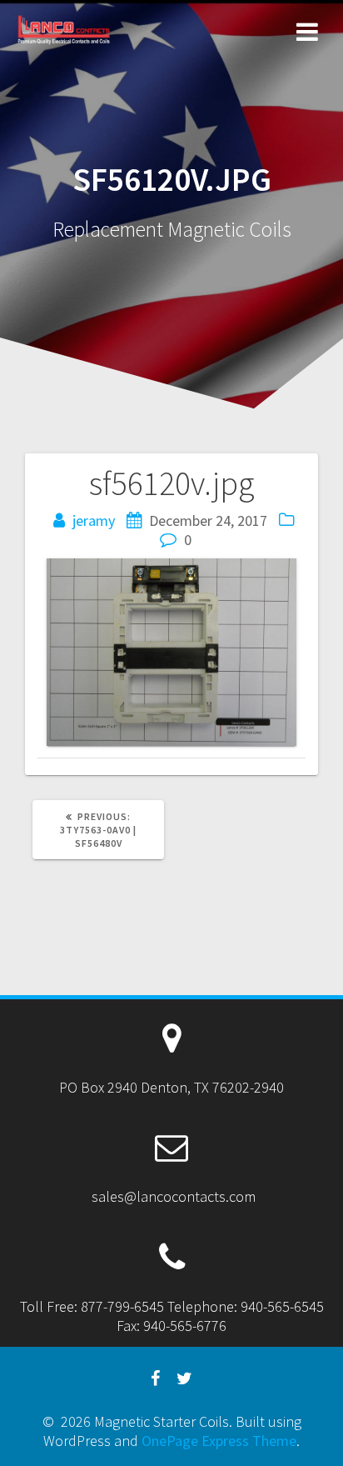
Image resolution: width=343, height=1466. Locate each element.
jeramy (93, 520)
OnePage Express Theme (219, 1440)
